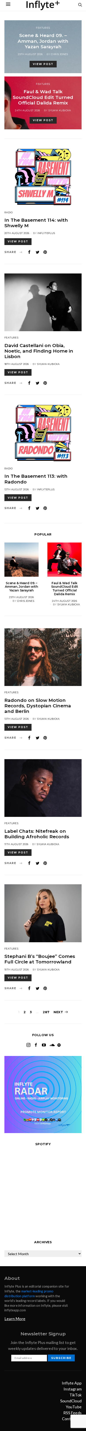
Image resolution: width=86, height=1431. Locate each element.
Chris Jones (59, 54)
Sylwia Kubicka (59, 110)
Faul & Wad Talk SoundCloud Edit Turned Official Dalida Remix (43, 97)
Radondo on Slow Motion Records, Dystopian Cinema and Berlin (37, 705)
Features (43, 27)
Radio (8, 212)
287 (46, 1012)
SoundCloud (71, 1400)
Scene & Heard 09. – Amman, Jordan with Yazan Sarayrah (43, 41)
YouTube (74, 1406)
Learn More (14, 1318)
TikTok (75, 1394)
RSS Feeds (72, 1412)
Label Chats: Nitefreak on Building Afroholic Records (36, 833)
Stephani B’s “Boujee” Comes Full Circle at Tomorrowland (39, 959)
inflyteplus (46, 233)
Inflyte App (72, 1383)
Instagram (73, 1388)
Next (58, 1012)
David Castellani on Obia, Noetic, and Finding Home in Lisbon (38, 351)
